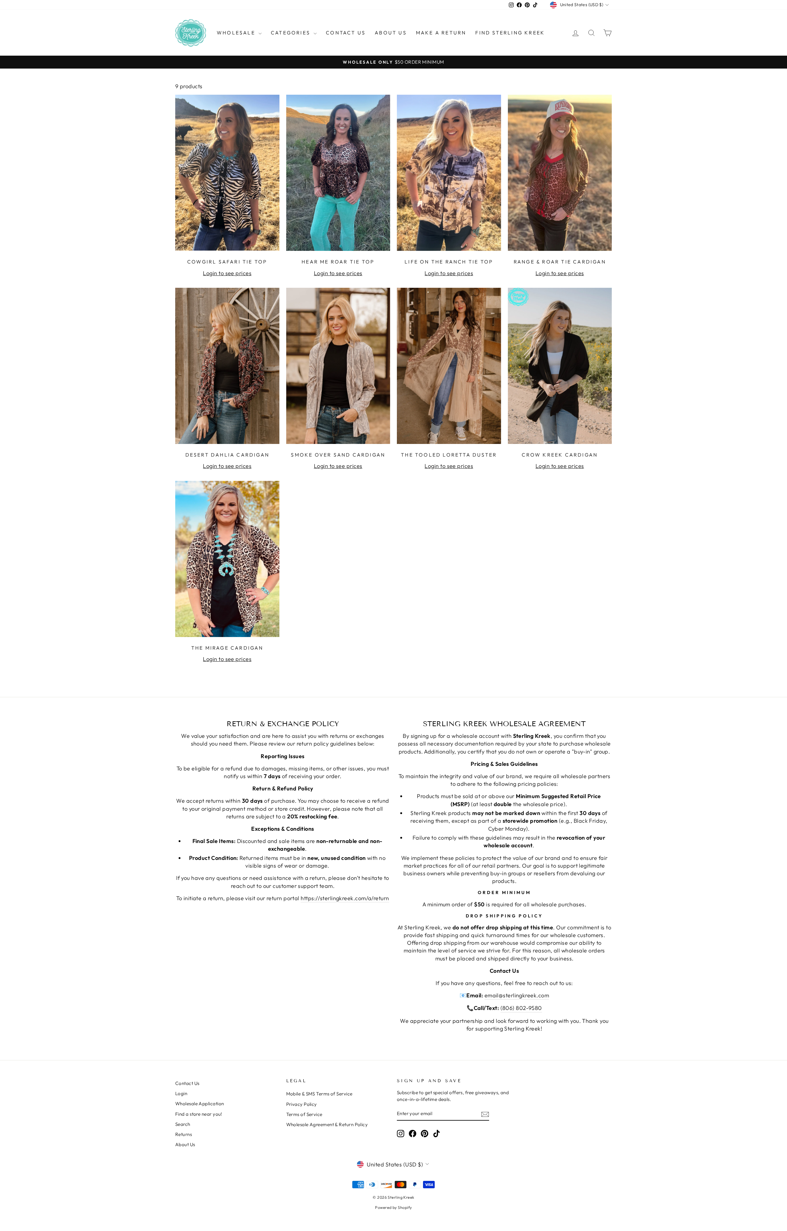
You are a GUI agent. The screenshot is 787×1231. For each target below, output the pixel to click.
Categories (291, 33)
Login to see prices (227, 273)
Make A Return (441, 33)
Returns (183, 1134)
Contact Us (346, 33)
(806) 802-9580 (521, 1007)
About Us (391, 33)
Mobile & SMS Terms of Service (319, 1094)
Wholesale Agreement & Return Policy (327, 1124)
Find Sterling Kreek (510, 33)
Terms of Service (304, 1114)
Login (181, 1093)
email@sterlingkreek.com (516, 995)
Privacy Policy (301, 1104)
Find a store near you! (198, 1114)
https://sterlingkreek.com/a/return (345, 898)
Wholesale (237, 33)
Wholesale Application (199, 1103)
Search (182, 1124)
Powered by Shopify (393, 1207)
